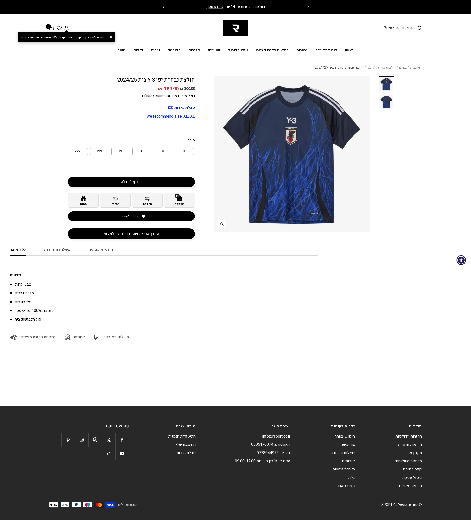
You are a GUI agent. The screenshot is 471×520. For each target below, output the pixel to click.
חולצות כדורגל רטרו (272, 50)
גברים (155, 50)
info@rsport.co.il (276, 436)
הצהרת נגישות (344, 469)
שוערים (214, 50)
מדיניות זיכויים (410, 486)
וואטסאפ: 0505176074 (270, 444)
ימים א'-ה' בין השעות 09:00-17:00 (262, 461)
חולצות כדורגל (386, 67)
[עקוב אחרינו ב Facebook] (122, 440)
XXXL (78, 151)
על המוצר (18, 249)
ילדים (138, 50)
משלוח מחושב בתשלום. (159, 96)
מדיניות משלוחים (408, 461)
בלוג (351, 478)
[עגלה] (51, 28)
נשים (121, 50)
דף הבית (416, 67)
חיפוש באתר (345, 436)
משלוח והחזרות (57, 249)
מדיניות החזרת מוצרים (38, 337)
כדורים (194, 50)
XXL (100, 151)
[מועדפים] (59, 28)
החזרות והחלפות (409, 436)
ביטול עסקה (412, 478)
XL (121, 151)
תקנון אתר (414, 453)
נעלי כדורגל (238, 50)
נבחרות (302, 50)
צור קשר (348, 444)
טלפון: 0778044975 (273, 453)
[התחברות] (66, 28)
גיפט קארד (346, 486)
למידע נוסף (214, 6)
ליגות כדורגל (326, 50)
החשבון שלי (186, 444)
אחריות (79, 337)
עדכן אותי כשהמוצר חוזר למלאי (131, 234)
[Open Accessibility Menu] (461, 260)
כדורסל (174, 50)
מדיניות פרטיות (410, 444)
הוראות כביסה (101, 249)
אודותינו (348, 461)
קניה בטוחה (412, 469)
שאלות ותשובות (342, 453)
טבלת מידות (186, 453)
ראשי (349, 50)
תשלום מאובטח (116, 337)
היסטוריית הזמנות (182, 436)
